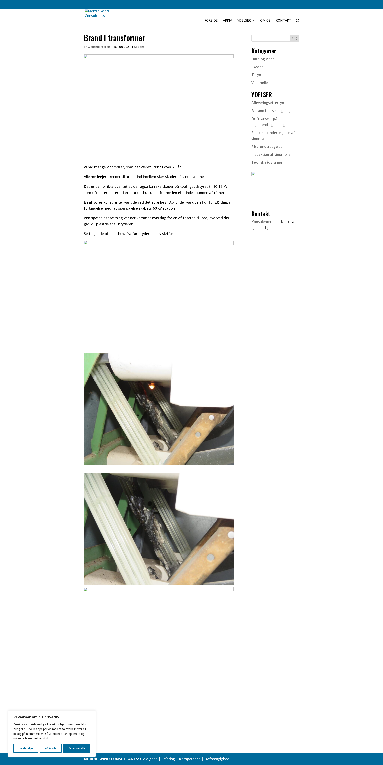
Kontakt (283, 21)
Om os (265, 21)
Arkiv (227, 21)
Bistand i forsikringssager (272, 110)
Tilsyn (256, 74)
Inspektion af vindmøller (271, 154)
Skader (139, 47)
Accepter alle (76, 748)
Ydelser (244, 21)
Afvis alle (50, 748)
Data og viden (263, 58)
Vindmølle (259, 82)
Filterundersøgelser (267, 146)
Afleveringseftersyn (267, 102)
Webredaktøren (99, 47)
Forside (211, 21)
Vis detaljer (26, 748)
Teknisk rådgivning (266, 162)
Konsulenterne (263, 221)
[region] (52, 733)
